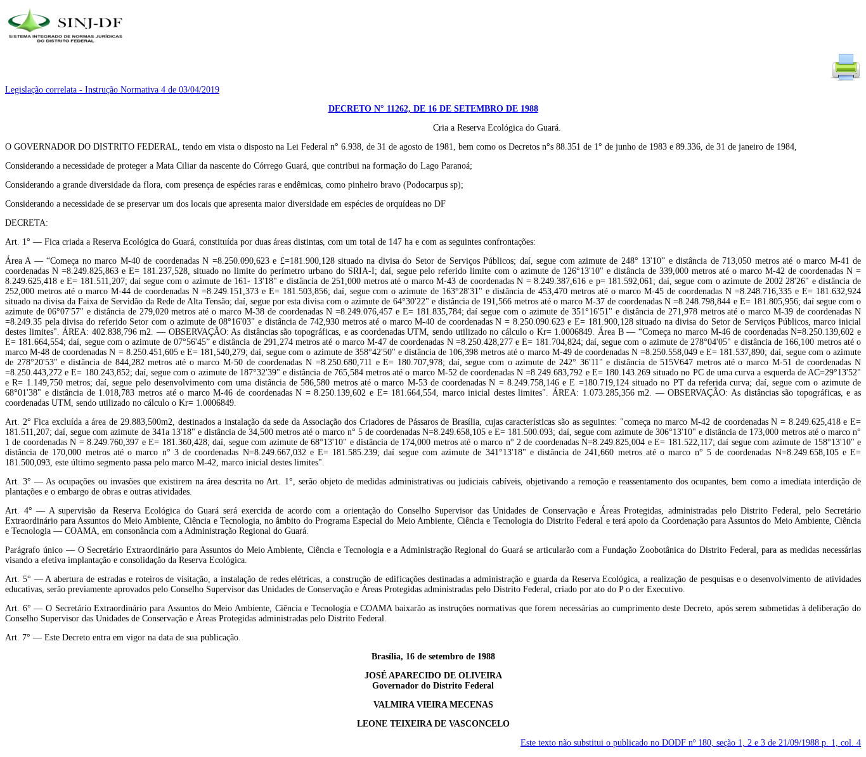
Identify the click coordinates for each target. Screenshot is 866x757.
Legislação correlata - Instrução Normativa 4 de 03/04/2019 (112, 89)
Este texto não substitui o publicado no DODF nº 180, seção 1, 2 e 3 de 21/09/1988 (690, 742)
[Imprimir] (845, 79)
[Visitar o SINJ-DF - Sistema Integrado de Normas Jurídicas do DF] (67, 46)
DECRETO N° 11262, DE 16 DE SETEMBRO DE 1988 (433, 108)
